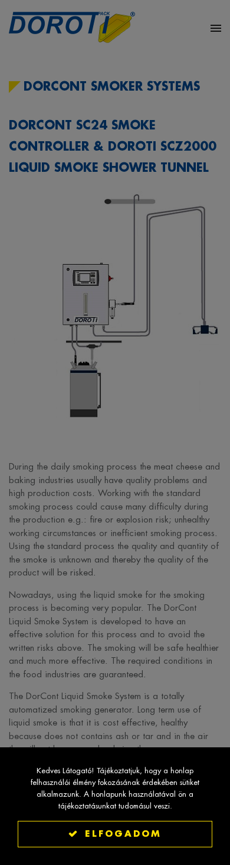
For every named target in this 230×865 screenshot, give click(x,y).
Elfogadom (123, 834)
